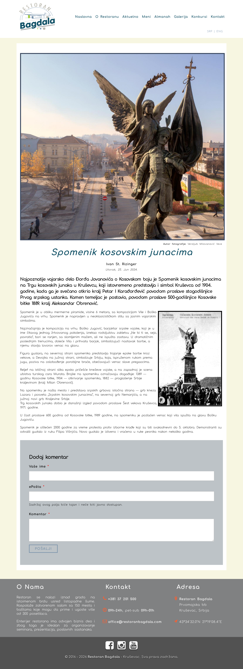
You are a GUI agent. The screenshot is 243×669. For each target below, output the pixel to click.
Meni (146, 17)
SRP (209, 31)
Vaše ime (39, 466)
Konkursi (199, 17)
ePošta (36, 487)
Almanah (162, 17)
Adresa (188, 587)
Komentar (39, 514)
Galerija (181, 17)
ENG (219, 31)
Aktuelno (130, 17)
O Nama (30, 587)
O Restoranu (107, 17)
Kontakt (218, 17)
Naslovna (83, 17)
